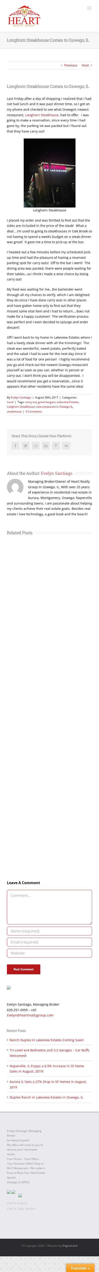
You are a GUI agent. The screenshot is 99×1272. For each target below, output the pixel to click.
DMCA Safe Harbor (21, 1208)
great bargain (46, 402)
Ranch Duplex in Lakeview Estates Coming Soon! (47, 1040)
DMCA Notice (17, 1203)
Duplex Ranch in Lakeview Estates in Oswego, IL (46, 1097)
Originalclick (70, 1246)
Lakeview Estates (68, 402)
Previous (70, 65)
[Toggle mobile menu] (89, 8)
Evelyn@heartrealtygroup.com (30, 1015)
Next (85, 65)
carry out (31, 402)
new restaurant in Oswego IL (54, 407)
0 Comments (34, 411)
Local (10, 402)
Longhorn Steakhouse (41, 115)
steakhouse (14, 411)
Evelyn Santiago (21, 397)
